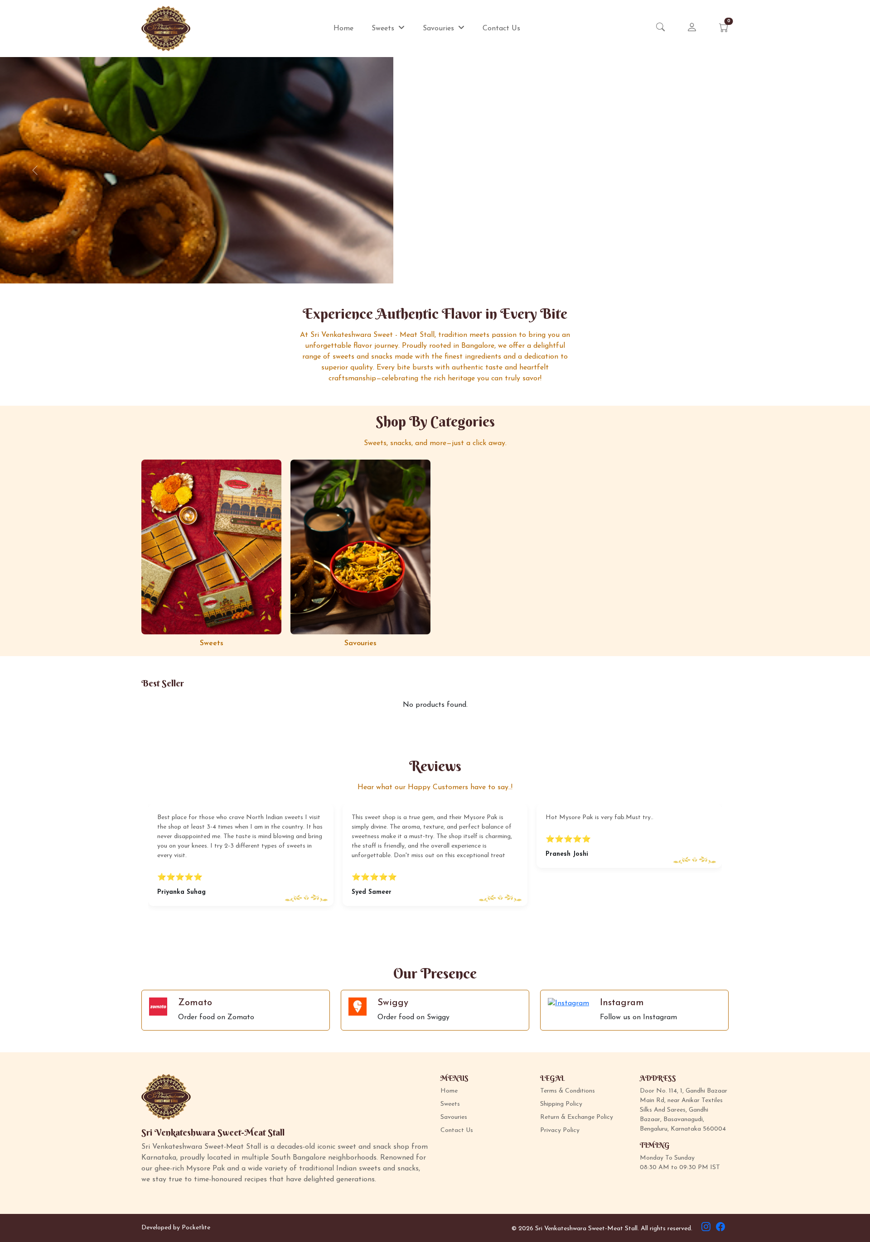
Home (343, 28)
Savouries (439, 28)
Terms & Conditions (567, 1091)
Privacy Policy (560, 1130)
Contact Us (501, 28)
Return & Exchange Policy (576, 1117)
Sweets (384, 28)
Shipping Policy (561, 1104)
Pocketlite (196, 1227)
